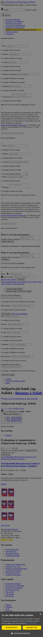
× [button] (40, 614)
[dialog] (21, 624)
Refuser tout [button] (31, 628)
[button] (21, 633)
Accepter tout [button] (11, 628)
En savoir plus (31, 623)
